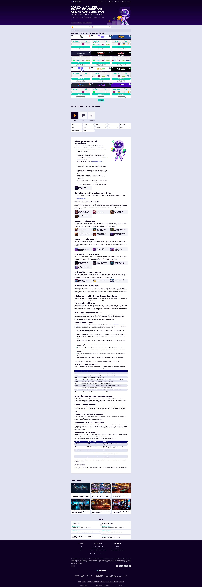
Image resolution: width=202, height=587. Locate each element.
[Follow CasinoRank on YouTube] (125, 566)
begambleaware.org (96, 452)
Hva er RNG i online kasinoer (98, 551)
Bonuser (110, 1)
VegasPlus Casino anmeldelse (121, 64)
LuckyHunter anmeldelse (80, 96)
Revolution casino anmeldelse (101, 64)
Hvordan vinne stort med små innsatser (98, 550)
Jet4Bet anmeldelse (101, 96)
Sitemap (120, 585)
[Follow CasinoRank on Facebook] (117, 566)
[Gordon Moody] (99, 576)
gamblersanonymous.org (97, 446)
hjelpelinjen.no (95, 443)
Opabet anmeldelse (121, 96)
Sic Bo (81, 550)
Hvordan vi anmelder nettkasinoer (118, 550)
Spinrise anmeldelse (80, 80)
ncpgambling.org (96, 449)
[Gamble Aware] (113, 576)
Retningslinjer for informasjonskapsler (103, 585)
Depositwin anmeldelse (81, 64)
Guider (123, 1)
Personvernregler (117, 551)
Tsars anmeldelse (101, 48)
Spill (105, 1)
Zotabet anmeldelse (100, 80)
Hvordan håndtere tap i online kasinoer (98, 553)
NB (72, 566)
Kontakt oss (117, 548)
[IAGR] (77, 576)
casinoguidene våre (81, 198)
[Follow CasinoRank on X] (122, 566)
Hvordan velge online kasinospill (97, 548)
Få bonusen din (81, 62)
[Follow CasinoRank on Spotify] (127, 566)
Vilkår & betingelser (83, 585)
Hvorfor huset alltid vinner (98, 546)
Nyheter (129, 1)
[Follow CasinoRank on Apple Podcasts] (130, 566)
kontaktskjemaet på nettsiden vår (81, 468)
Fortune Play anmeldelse (80, 48)
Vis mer (100, 100)
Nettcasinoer (99, 1)
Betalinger (117, 1)
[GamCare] (90, 576)
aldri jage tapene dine (86, 409)
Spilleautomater (81, 551)
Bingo (81, 546)
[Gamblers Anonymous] (82, 576)
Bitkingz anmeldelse (121, 80)
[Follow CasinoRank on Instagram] (120, 566)
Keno (81, 548)
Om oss (117, 546)
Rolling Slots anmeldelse (121, 48)
